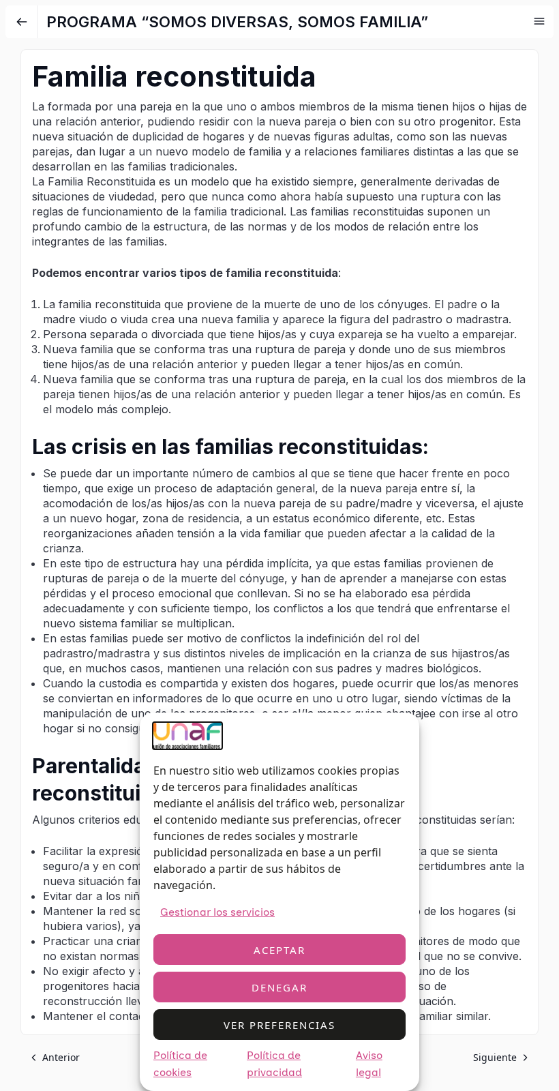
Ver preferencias (279, 1025)
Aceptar (279, 950)
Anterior (61, 1057)
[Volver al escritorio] (22, 22)
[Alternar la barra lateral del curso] (539, 21)
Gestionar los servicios (217, 912)
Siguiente (495, 1057)
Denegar (279, 987)
